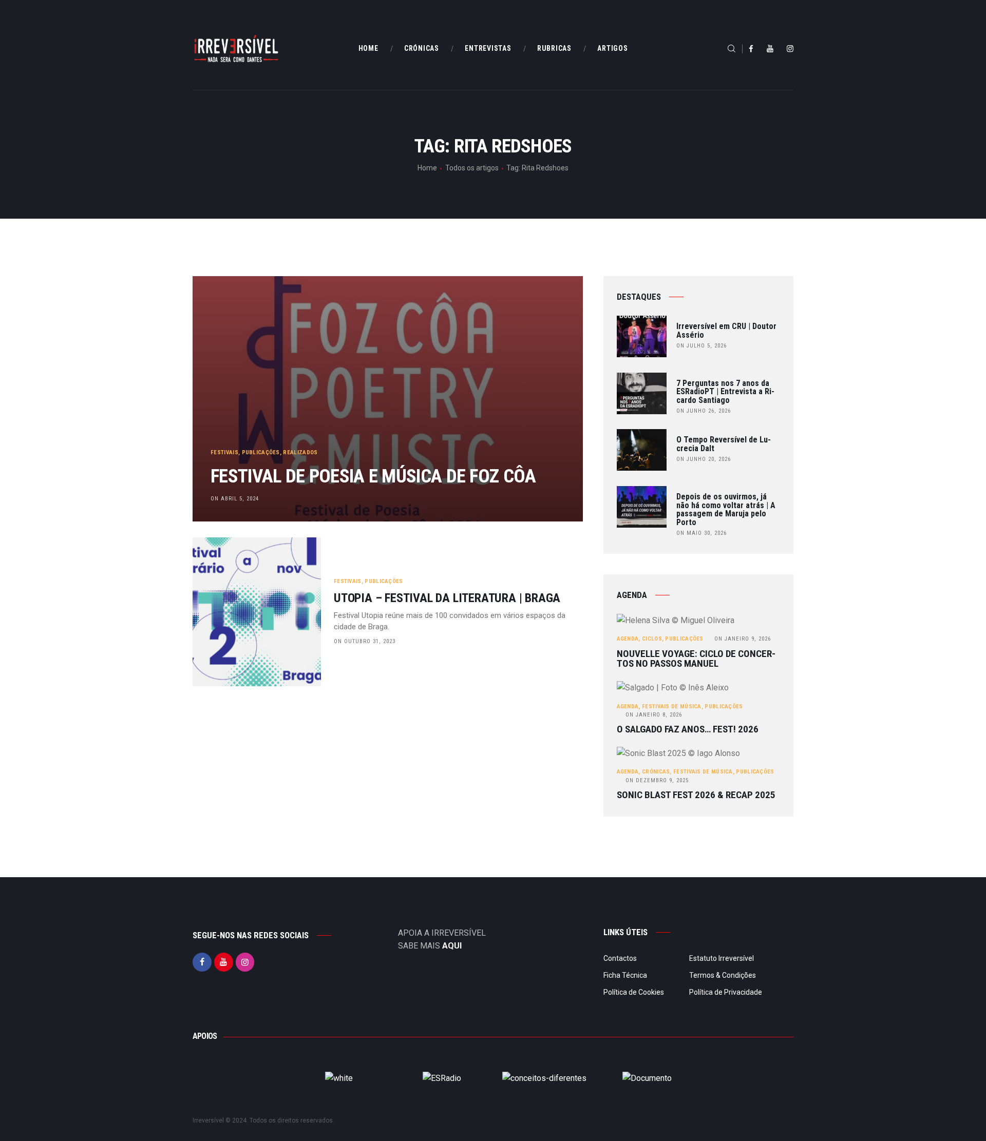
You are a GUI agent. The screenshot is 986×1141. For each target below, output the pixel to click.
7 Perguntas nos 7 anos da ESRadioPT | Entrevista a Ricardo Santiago (725, 392)
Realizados (300, 452)
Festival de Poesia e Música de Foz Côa (373, 476)
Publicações (261, 452)
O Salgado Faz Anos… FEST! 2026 (688, 729)
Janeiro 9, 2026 (742, 638)
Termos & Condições (722, 975)
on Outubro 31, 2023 (364, 641)
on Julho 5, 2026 (701, 345)
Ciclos (652, 638)
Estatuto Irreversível (721, 958)
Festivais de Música (671, 706)
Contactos (620, 958)
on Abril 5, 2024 (235, 498)
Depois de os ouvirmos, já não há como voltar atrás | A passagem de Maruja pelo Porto (725, 510)
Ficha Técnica (625, 975)
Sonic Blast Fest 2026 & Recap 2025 (696, 795)
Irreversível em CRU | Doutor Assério (726, 331)
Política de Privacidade (725, 992)
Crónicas (656, 771)
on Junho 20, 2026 (703, 459)
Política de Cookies (633, 992)
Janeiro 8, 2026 (653, 714)
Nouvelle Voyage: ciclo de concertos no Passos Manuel (696, 659)
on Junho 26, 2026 (703, 411)
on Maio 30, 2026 (701, 533)
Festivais (224, 452)
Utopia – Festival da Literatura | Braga (447, 598)
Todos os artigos (472, 168)
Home (427, 168)
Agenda (628, 638)
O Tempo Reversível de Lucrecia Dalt (723, 444)
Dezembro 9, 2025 (657, 780)
